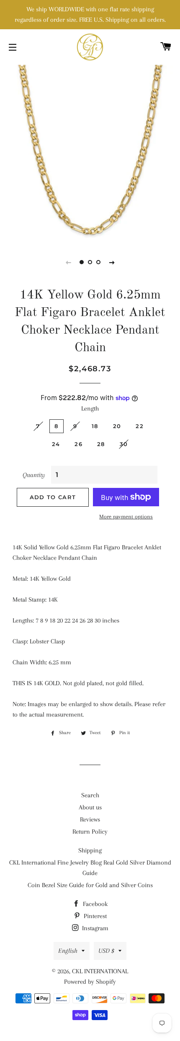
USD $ (106, 950)
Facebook (94, 904)
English (67, 950)
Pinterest (94, 916)
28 (101, 444)
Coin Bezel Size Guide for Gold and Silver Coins (90, 885)
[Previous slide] (68, 262)
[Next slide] (112, 262)
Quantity (34, 475)
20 (117, 426)
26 (78, 444)
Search (90, 795)
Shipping (90, 850)
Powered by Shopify (90, 981)
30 (124, 444)
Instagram (94, 928)
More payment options (126, 516)
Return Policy (90, 831)
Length (90, 408)
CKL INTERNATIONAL (100, 971)
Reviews (90, 819)
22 (140, 426)
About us (90, 807)
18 (95, 426)
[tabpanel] (90, 152)
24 (56, 444)
